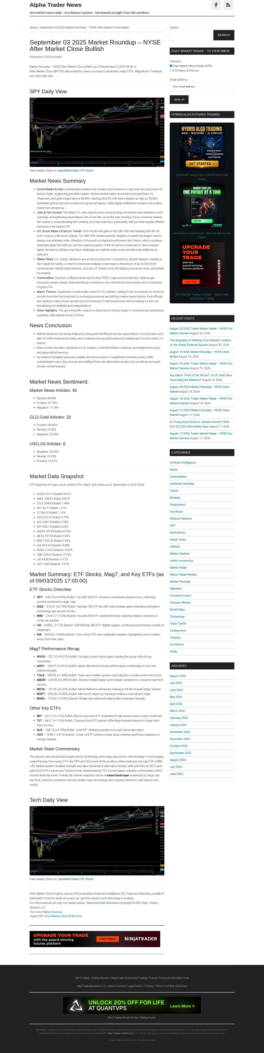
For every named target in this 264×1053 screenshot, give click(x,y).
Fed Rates (176, 511)
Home (33, 27)
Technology (177, 616)
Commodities (178, 476)
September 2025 (180, 753)
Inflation (175, 546)
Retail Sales (177, 609)
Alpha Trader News (56, 5)
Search (174, 27)
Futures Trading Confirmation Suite (169, 977)
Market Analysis (180, 553)
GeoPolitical (177, 532)
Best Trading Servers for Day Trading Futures (132, 1017)
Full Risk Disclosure (176, 985)
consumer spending (182, 483)
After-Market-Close (56, 916)
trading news (178, 630)
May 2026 (176, 697)
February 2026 (179, 718)
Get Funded (82, 977)
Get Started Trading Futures (193, 294)
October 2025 (178, 746)
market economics (181, 560)
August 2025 (178, 760)
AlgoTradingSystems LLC (91, 985)
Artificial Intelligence (183, 462)
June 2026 (176, 690)
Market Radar (178, 567)
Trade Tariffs (178, 623)
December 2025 (180, 732)
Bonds (174, 469)
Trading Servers (100, 977)
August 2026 (178, 676)
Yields (173, 651)
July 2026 (176, 683)
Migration (176, 588)
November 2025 (180, 739)
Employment (178, 504)
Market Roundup (52, 912)
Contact (121, 985)
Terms (90, 903)
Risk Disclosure (109, 903)
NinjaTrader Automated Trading (129, 977)
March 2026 (177, 711)
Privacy (149, 985)
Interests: (175, 61)
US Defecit (177, 644)
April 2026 (176, 704)
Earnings (175, 497)
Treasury (175, 637)
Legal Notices (135, 985)
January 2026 (178, 725)
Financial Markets (181, 518)
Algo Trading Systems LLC (121, 1033)
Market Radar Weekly (183, 574)
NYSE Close (75, 916)
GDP (172, 525)
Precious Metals (180, 602)
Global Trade (178, 539)
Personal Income (180, 595)
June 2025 (176, 774)
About (111, 985)
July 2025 (176, 767)
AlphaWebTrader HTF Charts (75, 170)
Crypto (174, 490)
